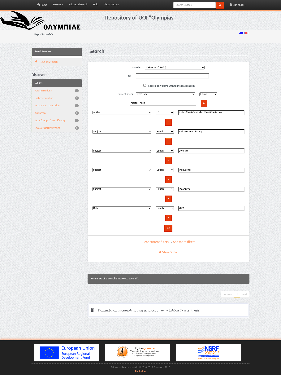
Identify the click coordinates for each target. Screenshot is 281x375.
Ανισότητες (40, 113)
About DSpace (111, 4)
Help (95, 4)
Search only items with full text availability (171, 86)
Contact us (140, 371)
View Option (170, 252)
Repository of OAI (44, 34)
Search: (136, 67)
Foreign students (43, 90)
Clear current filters (155, 242)
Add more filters (184, 242)
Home (43, 5)
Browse (57, 4)
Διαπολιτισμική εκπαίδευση (50, 120)
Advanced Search (78, 4)
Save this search (49, 61)
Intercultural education (47, 105)
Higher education (44, 98)
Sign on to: (238, 5)
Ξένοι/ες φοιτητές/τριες (47, 128)
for (129, 75)
